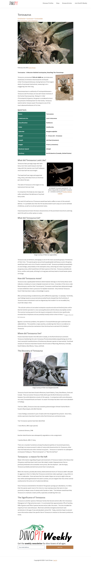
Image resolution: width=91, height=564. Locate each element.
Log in (55, 560)
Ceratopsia (30, 18)
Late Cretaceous (33, 21)
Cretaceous (23, 21)
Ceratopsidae (39, 18)
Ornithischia (21, 18)
